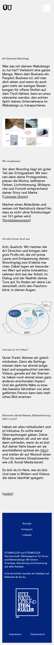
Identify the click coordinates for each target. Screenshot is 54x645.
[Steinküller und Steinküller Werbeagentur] (7, 7)
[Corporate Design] (15, 196)
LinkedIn (27, 534)
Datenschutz (38, 634)
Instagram (27, 529)
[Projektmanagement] (16, 220)
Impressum (15, 634)
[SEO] (44, 450)
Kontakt (27, 523)
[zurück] (7, 493)
